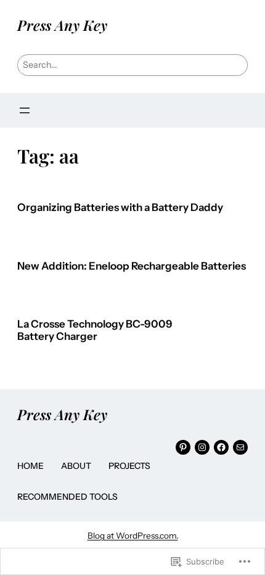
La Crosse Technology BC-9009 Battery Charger (95, 330)
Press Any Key (62, 25)
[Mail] (240, 447)
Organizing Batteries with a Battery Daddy (120, 207)
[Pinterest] (183, 447)
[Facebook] (221, 447)
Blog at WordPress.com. (133, 535)
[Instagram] (202, 447)
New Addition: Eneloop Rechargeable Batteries (131, 266)
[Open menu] (24, 110)
